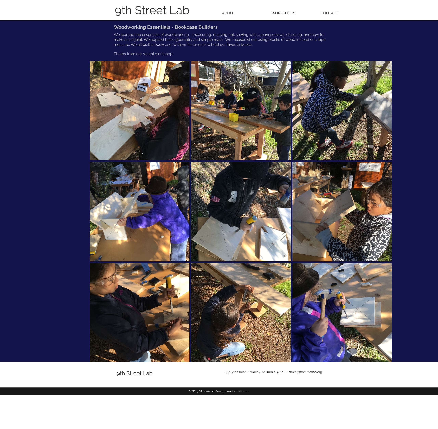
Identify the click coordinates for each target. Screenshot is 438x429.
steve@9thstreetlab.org (305, 372)
